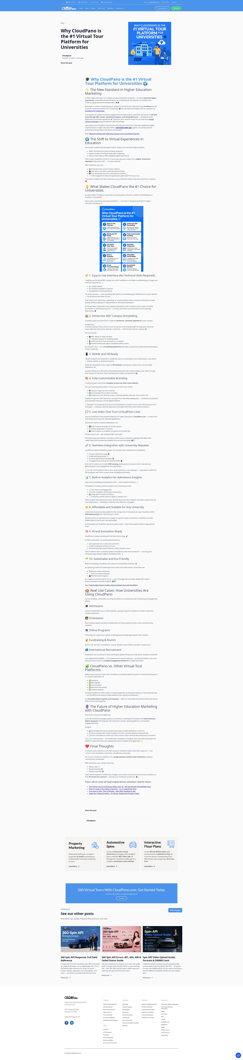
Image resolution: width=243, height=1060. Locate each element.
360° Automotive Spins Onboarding (167, 1007)
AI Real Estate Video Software (110, 1020)
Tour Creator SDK (107, 1015)
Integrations (164, 1024)
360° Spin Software (108, 1007)
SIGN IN (174, 2)
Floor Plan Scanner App (109, 1009)
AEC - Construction (127, 1020)
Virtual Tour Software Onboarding (169, 1004)
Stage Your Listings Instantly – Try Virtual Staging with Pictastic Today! (114, 793)
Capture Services (107, 1012)
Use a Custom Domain (147, 1015)
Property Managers (127, 1007)
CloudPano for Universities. (95, 111)
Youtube (163, 1019)
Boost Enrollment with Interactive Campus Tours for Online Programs (114, 134)
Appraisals (125, 1025)
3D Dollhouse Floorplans (148, 1017)
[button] (165, 2)
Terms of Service (165, 1032)
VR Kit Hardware (107, 1032)
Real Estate (125, 1004)
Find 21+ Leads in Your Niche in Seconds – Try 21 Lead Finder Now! (112, 789)
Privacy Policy (164, 1035)
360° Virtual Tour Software (110, 1004)
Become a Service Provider (110, 1043)
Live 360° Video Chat (147, 1007)
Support (163, 1011)
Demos (163, 1027)
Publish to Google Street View (149, 1004)
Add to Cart (101, 8)
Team (86, 8)
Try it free (121, 898)
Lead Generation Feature (148, 1009)
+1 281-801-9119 (153, 2)
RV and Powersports (127, 1015)
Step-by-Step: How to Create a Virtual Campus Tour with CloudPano (113, 585)
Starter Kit (105, 1029)
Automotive (125, 1012)
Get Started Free (162, 8)
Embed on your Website (148, 1012)
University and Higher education (130, 1023)
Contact (93, 8)
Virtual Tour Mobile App (109, 1017)
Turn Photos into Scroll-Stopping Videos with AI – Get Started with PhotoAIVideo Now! (120, 787)
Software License (165, 1030)
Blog (162, 1016)
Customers (106, 1035)
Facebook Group (165, 1022)
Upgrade (176, 8)
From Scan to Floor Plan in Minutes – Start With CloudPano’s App (112, 791)
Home (81, 8)
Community (164, 1014)
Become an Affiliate (108, 1040)
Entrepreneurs (126, 1017)
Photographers (126, 1009)
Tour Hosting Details (108, 1037)
